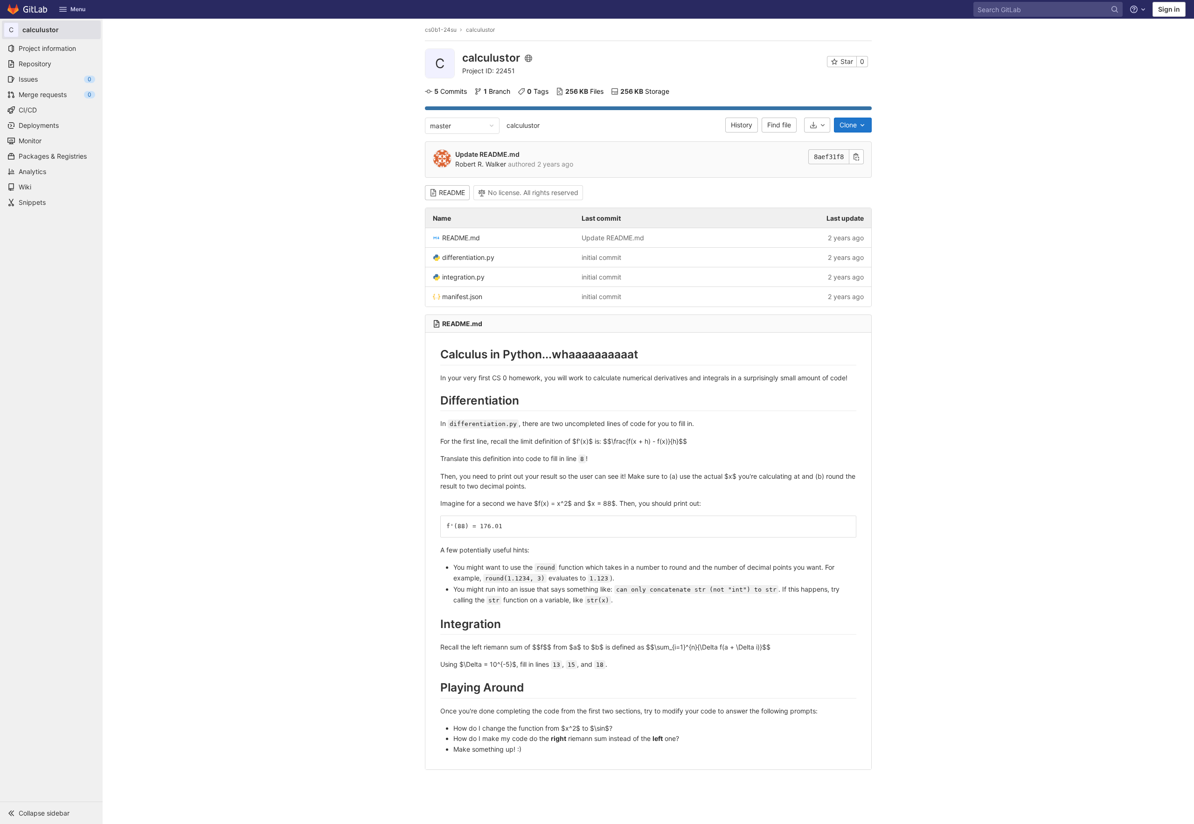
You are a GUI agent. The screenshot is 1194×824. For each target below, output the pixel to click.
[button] (51, 813)
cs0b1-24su (441, 29)
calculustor (523, 125)
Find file (779, 125)
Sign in (1169, 9)
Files (584, 91)
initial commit (601, 257)
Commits (450, 91)
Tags (537, 91)
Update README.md (487, 154)
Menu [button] (77, 9)
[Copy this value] (856, 156)
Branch (497, 91)
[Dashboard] (28, 9)
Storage (644, 91)
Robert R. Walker (480, 164)
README (452, 192)
